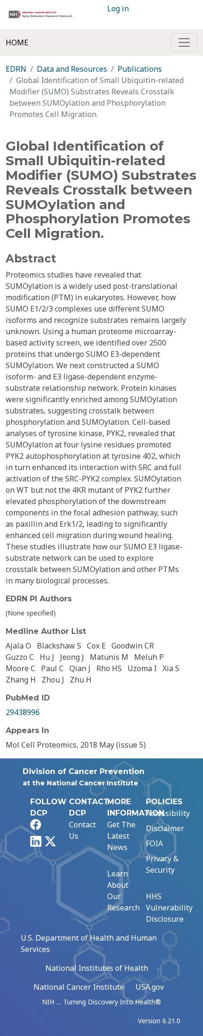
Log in (118, 8)
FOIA (154, 843)
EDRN (16, 69)
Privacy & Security (162, 864)
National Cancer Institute (79, 987)
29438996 (23, 712)
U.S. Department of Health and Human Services (89, 943)
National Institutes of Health (96, 968)
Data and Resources (72, 69)
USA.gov (149, 987)
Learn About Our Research (123, 890)
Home (17, 42)
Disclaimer (165, 828)
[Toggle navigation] (184, 42)
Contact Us (82, 830)
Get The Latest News (121, 835)
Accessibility (168, 813)
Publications (140, 69)
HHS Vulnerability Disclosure (169, 907)
